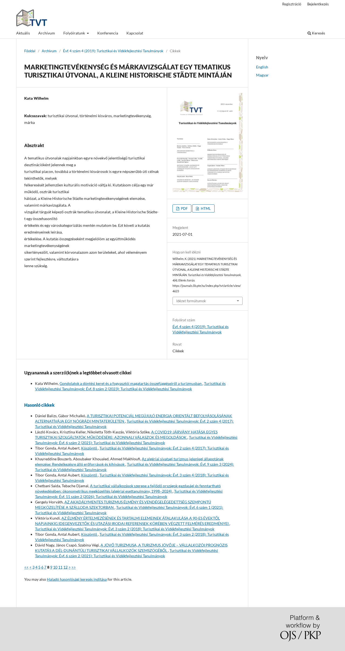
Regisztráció (291, 4)
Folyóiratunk (74, 33)
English (262, 67)
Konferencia (107, 33)
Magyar (262, 75)
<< (26, 567)
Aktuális (23, 33)
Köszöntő (89, 448)
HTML (205, 208)
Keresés (318, 33)
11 (60, 567)
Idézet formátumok (191, 301)
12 (65, 567)
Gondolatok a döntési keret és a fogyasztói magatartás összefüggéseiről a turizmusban (131, 383)
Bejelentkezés (318, 4)
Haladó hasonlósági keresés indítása (77, 579)
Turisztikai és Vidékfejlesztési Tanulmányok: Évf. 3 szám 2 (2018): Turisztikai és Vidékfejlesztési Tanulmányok (124, 529)
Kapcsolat (134, 33)
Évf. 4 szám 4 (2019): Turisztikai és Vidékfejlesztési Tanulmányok (113, 51)
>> (73, 567)
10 (55, 567)
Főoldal (29, 51)
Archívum (46, 33)
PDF (184, 208)
